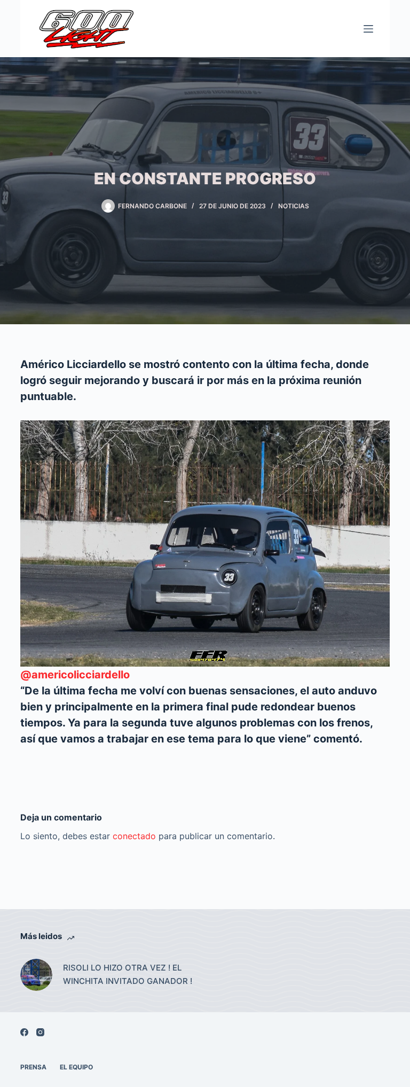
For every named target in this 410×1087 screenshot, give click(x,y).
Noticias (293, 206)
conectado (134, 836)
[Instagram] (40, 1032)
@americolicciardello (75, 674)
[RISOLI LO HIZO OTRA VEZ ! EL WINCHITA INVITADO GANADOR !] (36, 975)
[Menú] (368, 29)
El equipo (76, 1067)
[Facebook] (24, 1032)
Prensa (33, 1067)
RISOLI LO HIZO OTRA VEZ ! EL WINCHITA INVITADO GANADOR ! (127, 974)
